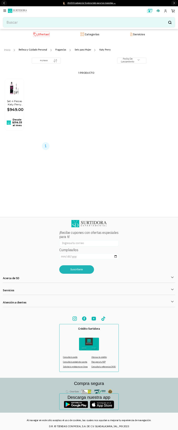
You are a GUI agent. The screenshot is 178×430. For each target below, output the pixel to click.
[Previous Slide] (4, 3)
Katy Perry (105, 50)
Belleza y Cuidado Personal (33, 50)
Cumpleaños (68, 250)
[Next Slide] (174, 3)
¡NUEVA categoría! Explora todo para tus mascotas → (91, 3)
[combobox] (89, 22)
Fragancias (60, 50)
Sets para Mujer (83, 50)
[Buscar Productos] (169, 22)
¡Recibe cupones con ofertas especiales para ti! (89, 235)
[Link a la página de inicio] (7, 50)
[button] (5, 11)
